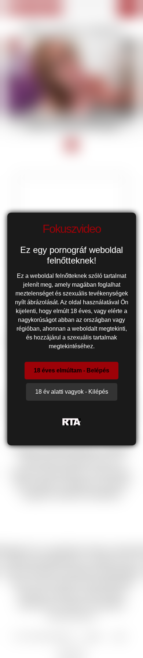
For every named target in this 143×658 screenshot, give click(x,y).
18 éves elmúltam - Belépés (71, 370)
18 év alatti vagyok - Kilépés (71, 392)
